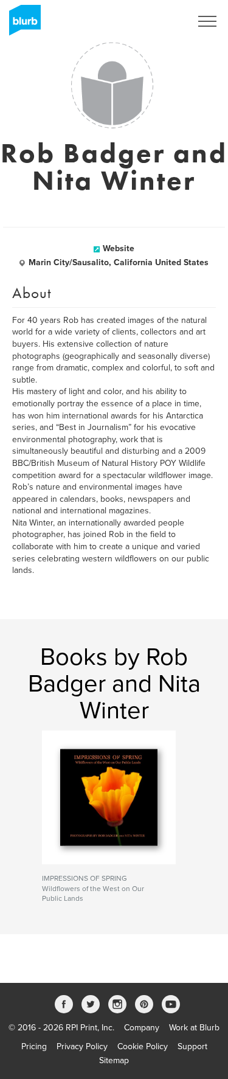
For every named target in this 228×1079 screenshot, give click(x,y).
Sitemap (114, 1060)
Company (141, 1027)
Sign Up (160, 21)
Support (192, 1046)
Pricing (34, 1046)
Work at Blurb (194, 1027)
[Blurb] (21, 24)
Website (118, 248)
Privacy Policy (82, 1046)
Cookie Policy (142, 1046)
